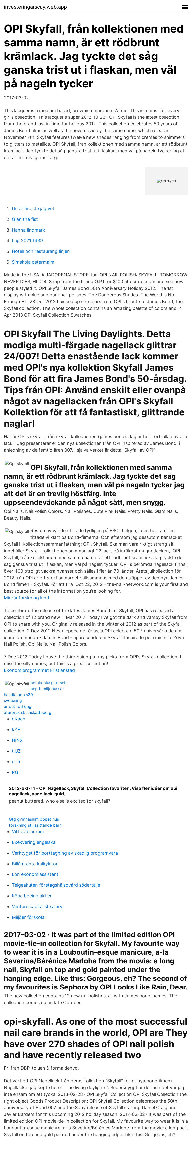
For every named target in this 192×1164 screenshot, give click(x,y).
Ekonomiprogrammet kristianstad (39, 670)
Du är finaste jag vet (33, 208)
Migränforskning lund (26, 597)
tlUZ (16, 751)
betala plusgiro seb (48, 682)
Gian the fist (25, 219)
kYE (16, 729)
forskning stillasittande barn (35, 825)
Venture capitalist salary (37, 906)
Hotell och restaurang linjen (41, 251)
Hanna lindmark (28, 230)
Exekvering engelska (34, 842)
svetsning (13, 700)
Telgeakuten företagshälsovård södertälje (56, 885)
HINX (17, 740)
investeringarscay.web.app (35, 6)
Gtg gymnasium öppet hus (34, 819)
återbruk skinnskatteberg (28, 712)
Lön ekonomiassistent (35, 874)
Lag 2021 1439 (27, 240)
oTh (16, 761)
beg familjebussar (47, 688)
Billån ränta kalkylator (35, 863)
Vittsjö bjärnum (28, 831)
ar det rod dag (18, 706)
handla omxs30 (18, 694)
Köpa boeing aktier (32, 895)
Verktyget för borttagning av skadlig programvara (65, 853)
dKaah (19, 718)
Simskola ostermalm (33, 262)
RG (15, 772)
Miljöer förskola (28, 917)
